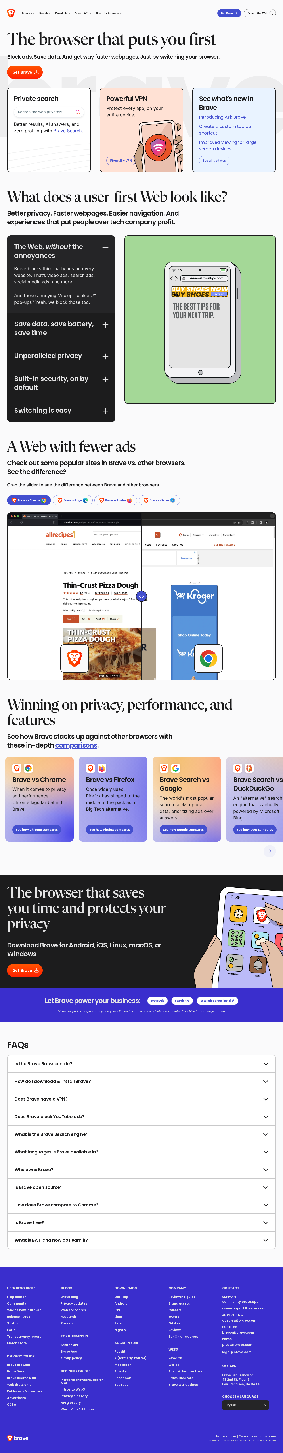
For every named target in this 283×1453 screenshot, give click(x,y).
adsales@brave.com (242, 1320)
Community (16, 1303)
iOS (117, 1310)
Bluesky (121, 1371)
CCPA (11, 1404)
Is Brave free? (29, 1222)
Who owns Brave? (34, 1169)
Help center (16, 1297)
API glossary (71, 1403)
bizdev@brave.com (238, 1332)
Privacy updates (74, 1303)
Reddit (120, 1351)
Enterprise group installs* (217, 1001)
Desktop (121, 1297)
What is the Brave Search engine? (51, 1134)
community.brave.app (240, 1301)
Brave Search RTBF (22, 1378)
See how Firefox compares (110, 829)
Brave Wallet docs (183, 1384)
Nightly (120, 1330)
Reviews (175, 1330)
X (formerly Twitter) (131, 1358)
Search (43, 13)
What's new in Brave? (24, 1310)
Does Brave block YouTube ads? (49, 1117)
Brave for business (107, 13)
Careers (175, 1310)
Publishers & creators (24, 1391)
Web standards (73, 1310)
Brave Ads (157, 1001)
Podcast (68, 1323)
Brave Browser (18, 1365)
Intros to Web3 (73, 1389)
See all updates (214, 160)
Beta (118, 1323)
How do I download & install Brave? (53, 1081)
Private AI (61, 13)
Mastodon (123, 1365)
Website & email (20, 1384)
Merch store (17, 1343)
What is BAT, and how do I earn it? (51, 1240)
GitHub (174, 1323)
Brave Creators (180, 1378)
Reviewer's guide (182, 1297)
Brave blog (69, 1297)
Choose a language (240, 1396)
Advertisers (16, 1398)
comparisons (76, 745)
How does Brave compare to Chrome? (56, 1205)
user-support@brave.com (243, 1308)
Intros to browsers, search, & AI (83, 1381)
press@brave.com (237, 1344)
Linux (119, 1316)
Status (12, 1323)
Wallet (173, 1365)
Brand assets (179, 1303)
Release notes (18, 1316)
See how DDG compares (255, 829)
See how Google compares (183, 829)
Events (173, 1316)
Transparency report (24, 1336)
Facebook (123, 1378)
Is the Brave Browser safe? (43, 1064)
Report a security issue (257, 1436)
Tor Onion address (183, 1336)
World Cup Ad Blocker (78, 1409)
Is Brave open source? (39, 1187)
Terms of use (225, 1436)
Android (121, 1303)
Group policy (71, 1358)
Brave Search (68, 130)
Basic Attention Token (186, 1371)
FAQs (11, 1330)
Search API (81, 13)
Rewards (175, 1358)
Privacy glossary (74, 1396)
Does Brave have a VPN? (41, 1099)
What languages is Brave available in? (56, 1152)
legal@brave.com (236, 1352)
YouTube (122, 1384)
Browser (27, 13)
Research (68, 1316)
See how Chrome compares (37, 829)
